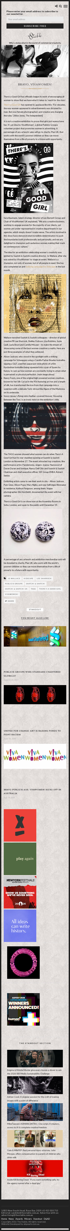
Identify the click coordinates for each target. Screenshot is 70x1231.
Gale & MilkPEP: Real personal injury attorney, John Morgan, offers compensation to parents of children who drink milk (34, 1154)
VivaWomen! (11, 594)
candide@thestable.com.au (25, 1213)
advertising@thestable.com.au (17, 1215)
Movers (28, 1219)
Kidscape (28, 578)
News (11, 1219)
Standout (35, 609)
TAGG (33, 589)
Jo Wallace (14, 578)
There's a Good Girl (50, 589)
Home (4, 1219)
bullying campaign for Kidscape (40, 266)
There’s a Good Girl (12, 104)
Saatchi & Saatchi (35, 584)
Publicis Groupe (14, 584)
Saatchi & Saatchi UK (16, 589)
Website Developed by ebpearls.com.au (20, 1224)
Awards (19, 1219)
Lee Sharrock (44, 578)
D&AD (47, 1219)
